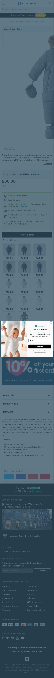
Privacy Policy (44, 350)
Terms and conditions (37, 350)
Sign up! (40, 346)
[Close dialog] (51, 322)
